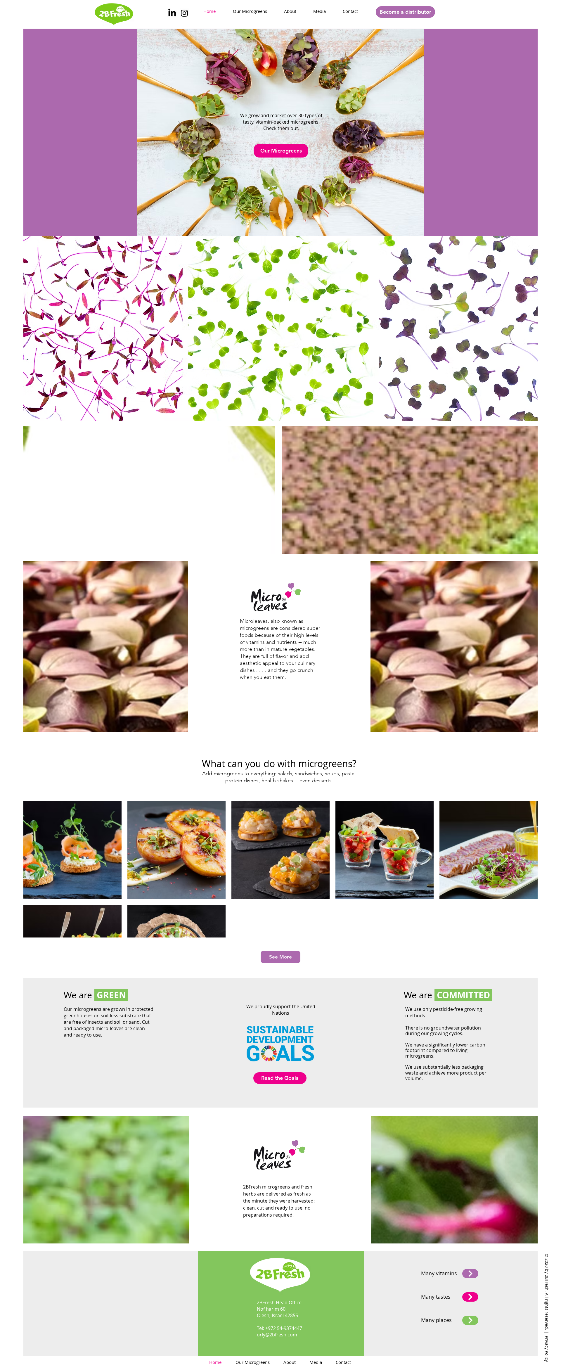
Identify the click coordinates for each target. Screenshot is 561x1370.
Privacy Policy (546, 1349)
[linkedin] (172, 13)
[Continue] (470, 1273)
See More (280, 957)
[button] (405, 12)
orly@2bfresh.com (277, 1334)
